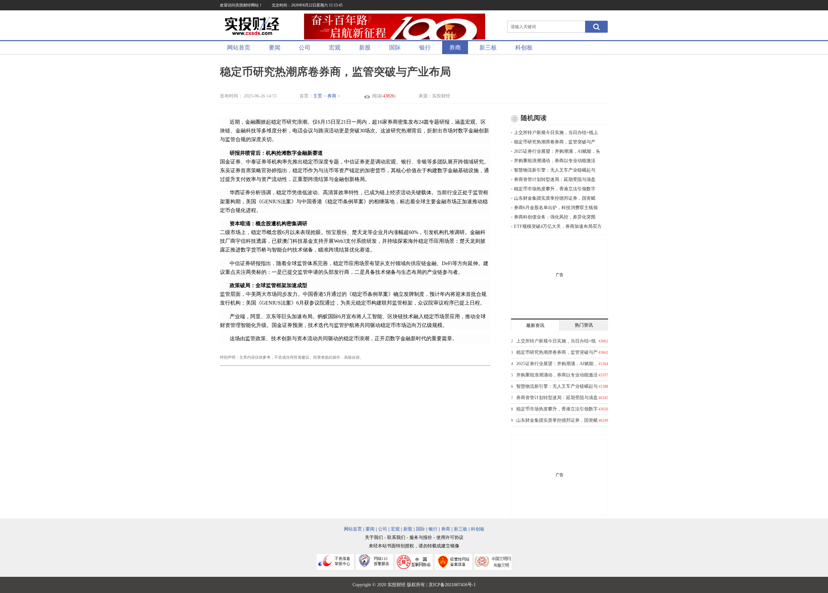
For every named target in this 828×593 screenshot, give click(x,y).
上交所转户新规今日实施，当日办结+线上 (556, 132)
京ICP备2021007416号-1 (452, 584)
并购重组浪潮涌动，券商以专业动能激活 (554, 160)
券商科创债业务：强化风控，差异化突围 (554, 217)
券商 (455, 47)
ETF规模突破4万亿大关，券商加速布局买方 (558, 226)
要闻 (274, 47)
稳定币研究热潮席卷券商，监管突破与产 (554, 142)
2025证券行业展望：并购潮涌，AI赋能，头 (557, 151)
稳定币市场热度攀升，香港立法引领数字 (554, 188)
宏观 (335, 47)
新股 (365, 47)
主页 (317, 96)
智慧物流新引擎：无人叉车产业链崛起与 (554, 170)
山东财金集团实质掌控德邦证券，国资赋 (554, 198)
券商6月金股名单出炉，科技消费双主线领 (556, 207)
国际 (395, 47)
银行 (425, 47)
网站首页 (238, 47)
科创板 (524, 47)
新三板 (488, 47)
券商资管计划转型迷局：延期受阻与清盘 (554, 179)
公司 (304, 47)
